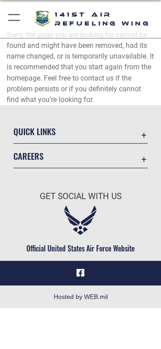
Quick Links (34, 131)
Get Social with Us (81, 196)
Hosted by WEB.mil (81, 296)
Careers (28, 155)
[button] (14, 19)
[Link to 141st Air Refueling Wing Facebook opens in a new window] (80, 273)
